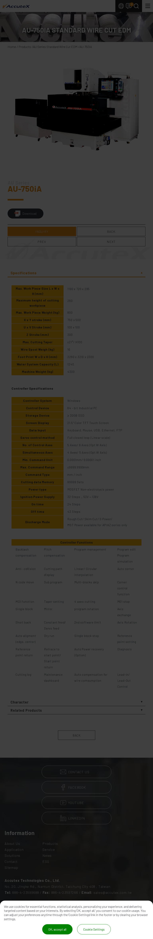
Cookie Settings (94, 929)
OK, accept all (57, 929)
